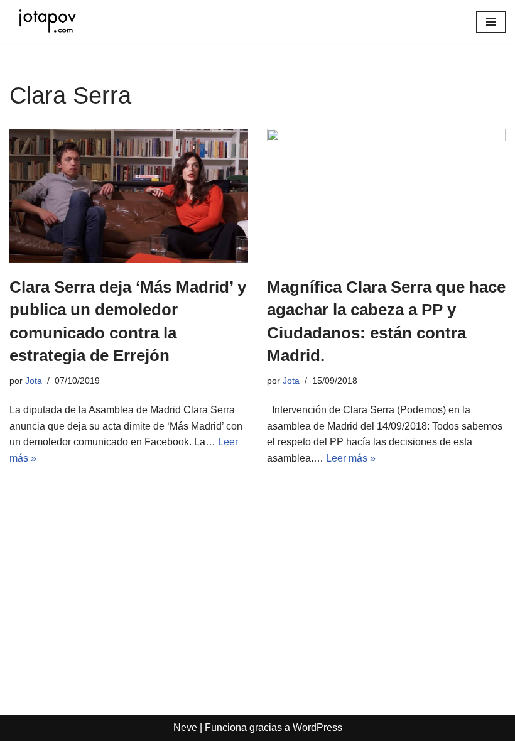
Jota (33, 381)
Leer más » (351, 458)
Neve (185, 727)
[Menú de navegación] (491, 22)
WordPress (317, 727)
